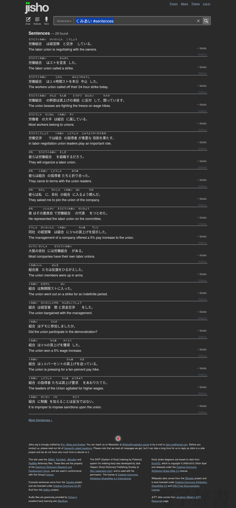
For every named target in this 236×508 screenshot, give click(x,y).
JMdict (51, 459)
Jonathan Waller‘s (185, 497)
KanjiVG (156, 463)
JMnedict (72, 459)
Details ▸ (202, 54)
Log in (206, 4)
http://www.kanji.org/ (100, 471)
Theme (195, 4)
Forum (174, 4)
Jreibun (47, 489)
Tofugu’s (72, 497)
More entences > (40, 420)
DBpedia (189, 478)
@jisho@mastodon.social (135, 444)
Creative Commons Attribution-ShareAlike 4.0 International (114, 476)
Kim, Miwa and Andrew (73, 444)
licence (49, 474)
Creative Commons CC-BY (67, 486)
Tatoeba (202, 48)
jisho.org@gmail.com (177, 444)
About (184, 4)
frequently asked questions (78, 448)
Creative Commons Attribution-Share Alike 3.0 (174, 468)
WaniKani (62, 501)
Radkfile (33, 463)
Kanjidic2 (61, 459)
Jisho (37, 8)
